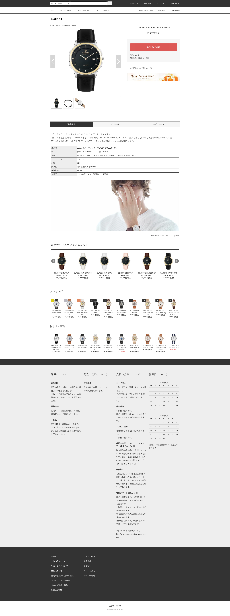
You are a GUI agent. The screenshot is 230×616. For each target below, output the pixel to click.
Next (118, 61)
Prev (52, 61)
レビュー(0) (158, 124)
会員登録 (147, 4)
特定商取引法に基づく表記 (139, 58)
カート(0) (175, 4)
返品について (134, 55)
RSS (53, 590)
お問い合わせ (162, 10)
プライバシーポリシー (60, 580)
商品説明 (71, 124)
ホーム (52, 10)
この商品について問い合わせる (141, 68)
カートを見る (89, 571)
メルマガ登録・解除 (146, 10)
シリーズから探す (66, 10)
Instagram (176, 10)
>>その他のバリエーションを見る (165, 235)
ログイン (160, 4)
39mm (74, 25)
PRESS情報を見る (84, 10)
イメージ (115, 124)
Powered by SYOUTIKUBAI (115, 610)
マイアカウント (90, 556)
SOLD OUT (154, 47)
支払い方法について (59, 561)
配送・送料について (59, 566)
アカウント (134, 4)
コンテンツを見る (102, 10)
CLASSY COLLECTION (63, 25)
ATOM (59, 590)
